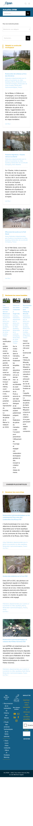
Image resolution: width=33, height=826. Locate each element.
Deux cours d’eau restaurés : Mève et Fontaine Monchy (6, 749)
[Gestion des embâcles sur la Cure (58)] (16, 564)
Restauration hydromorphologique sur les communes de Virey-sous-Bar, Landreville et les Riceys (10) (16, 517)
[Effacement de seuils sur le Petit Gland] (16, 218)
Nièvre (24, 605)
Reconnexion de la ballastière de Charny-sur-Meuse (6, 711)
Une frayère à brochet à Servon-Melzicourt (6, 309)
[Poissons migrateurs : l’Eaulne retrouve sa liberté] (16, 141)
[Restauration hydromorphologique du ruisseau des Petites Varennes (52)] (16, 628)
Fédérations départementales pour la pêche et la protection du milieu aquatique (15, 80)
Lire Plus (7, 124)
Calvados (15, 316)
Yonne (4, 609)
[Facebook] (18, 717)
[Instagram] (16, 721)
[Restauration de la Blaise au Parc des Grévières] (16, 60)
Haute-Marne (26, 671)
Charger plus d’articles (16, 288)
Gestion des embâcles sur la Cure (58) (15, 576)
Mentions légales (19, 774)
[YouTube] (15, 714)
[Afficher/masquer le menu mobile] (29, 4)
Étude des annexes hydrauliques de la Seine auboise (6, 729)
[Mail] (18, 714)
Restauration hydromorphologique (12, 546)
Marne (13, 82)
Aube (4, 542)
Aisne (6, 236)
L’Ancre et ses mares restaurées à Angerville (16, 309)
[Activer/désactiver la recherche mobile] (25, 4)
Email (26, 730)
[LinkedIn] (15, 717)
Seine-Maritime (16, 164)
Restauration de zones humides (6, 332)
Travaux (20, 87)
